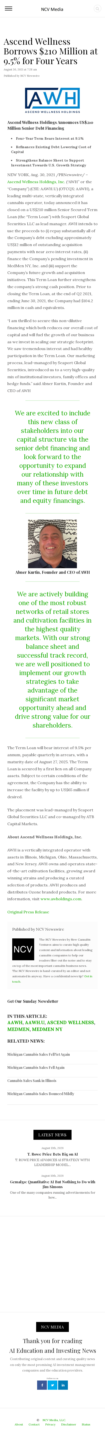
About (19, 1424)
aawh (14, 1022)
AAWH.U (34, 1022)
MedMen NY (47, 1029)
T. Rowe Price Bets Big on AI (52, 1154)
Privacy (50, 1424)
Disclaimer (68, 1424)
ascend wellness (70, 1022)
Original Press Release (28, 911)
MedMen (18, 1029)
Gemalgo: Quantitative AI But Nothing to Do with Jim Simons (52, 1184)
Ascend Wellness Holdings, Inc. (36, 181)
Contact (34, 1424)
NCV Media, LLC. (54, 1420)
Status (86, 1424)
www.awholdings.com (61, 898)
